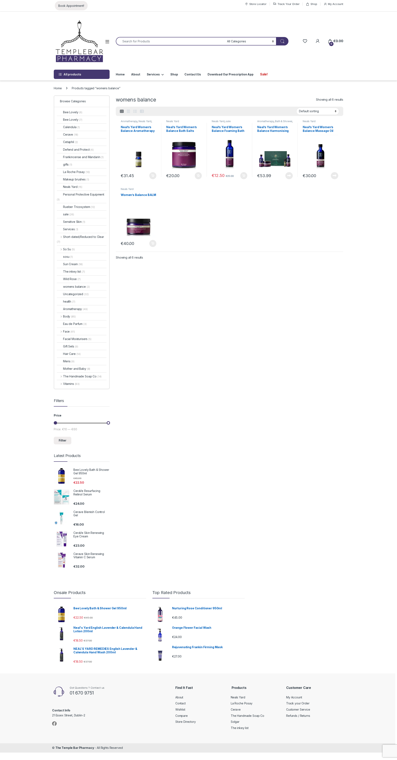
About (135, 74)
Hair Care (72, 354)
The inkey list (74, 271)
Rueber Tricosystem (79, 207)
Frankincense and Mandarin (83, 157)
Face (69, 331)
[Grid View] (122, 111)
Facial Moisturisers (77, 339)
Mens (68, 361)
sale (228, 121)
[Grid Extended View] (128, 111)
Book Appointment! (71, 5)
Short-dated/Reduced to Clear (80, 239)
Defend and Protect (78, 149)
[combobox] (170, 41)
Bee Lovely (72, 112)
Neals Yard (145, 121)
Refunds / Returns (298, 715)
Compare (181, 715)
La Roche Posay (76, 172)
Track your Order (298, 703)
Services (153, 74)
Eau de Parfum (75, 324)
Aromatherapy (129, 121)
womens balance (76, 286)
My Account (335, 4)
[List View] (135, 111)
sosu (68, 256)
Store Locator (258, 4)
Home (120, 74)
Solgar (235, 721)
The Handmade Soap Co (82, 376)
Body (69, 316)
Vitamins (71, 383)
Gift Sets (70, 346)
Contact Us (192, 74)
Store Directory (185, 721)
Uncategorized (76, 294)
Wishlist (180, 709)
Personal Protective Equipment (80, 197)
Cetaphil (70, 142)
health (69, 301)
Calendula (71, 127)
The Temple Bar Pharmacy (74, 747)
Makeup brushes (76, 179)
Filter (62, 440)
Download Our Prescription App (231, 74)
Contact (180, 703)
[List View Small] (142, 111)
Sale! (264, 74)
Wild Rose (72, 279)
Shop (314, 4)
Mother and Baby (76, 368)
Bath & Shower (283, 121)
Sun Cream (73, 264)
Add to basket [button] (151, 175)
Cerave (70, 134)
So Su (69, 249)
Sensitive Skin (74, 221)
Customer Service (298, 709)
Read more (289, 175)
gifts (67, 164)
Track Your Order (288, 4)
